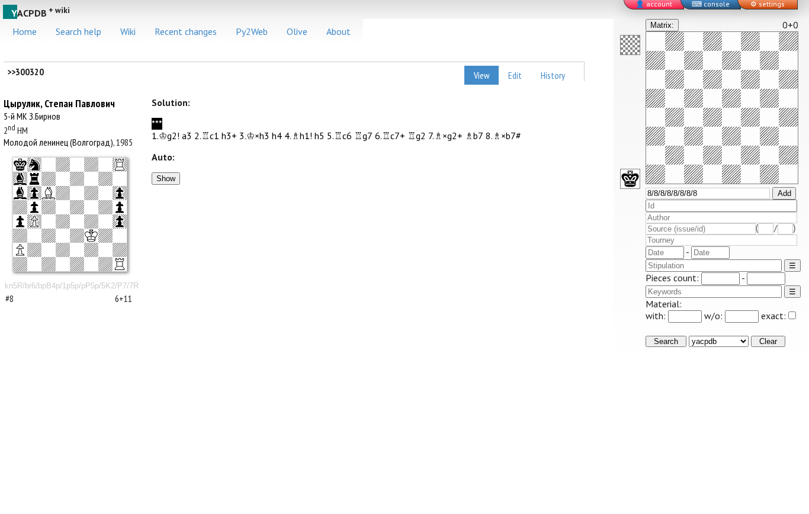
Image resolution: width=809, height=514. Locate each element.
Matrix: (662, 25)
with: (657, 316)
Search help (78, 31)
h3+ (229, 136)
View (481, 75)
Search (666, 341)
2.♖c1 (206, 136)
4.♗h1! (298, 136)
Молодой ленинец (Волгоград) (58, 142)
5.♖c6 (339, 136)
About (338, 31)
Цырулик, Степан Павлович (59, 103)
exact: (773, 316)
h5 (319, 136)
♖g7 (363, 136)
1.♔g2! (165, 136)
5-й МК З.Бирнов (32, 116)
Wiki (128, 31)
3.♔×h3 (254, 136)
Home (24, 31)
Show (165, 178)
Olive (297, 31)
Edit (515, 75)
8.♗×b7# (503, 136)
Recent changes (186, 31)
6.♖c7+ (390, 136)
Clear (768, 341)
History (553, 75)
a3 (187, 136)
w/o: (714, 316)
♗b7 (474, 136)
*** (157, 124)
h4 (277, 136)
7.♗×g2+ (445, 136)
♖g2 (416, 136)
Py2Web (252, 31)
